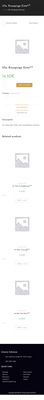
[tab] (22, 107)
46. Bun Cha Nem (22, 313)
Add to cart (24, 85)
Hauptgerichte (15, 93)
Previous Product (11, 23)
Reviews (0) (22, 113)
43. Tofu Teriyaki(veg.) (22, 186)
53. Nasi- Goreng (22, 250)
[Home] (2, 10)
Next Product (33, 23)
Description (22, 107)
